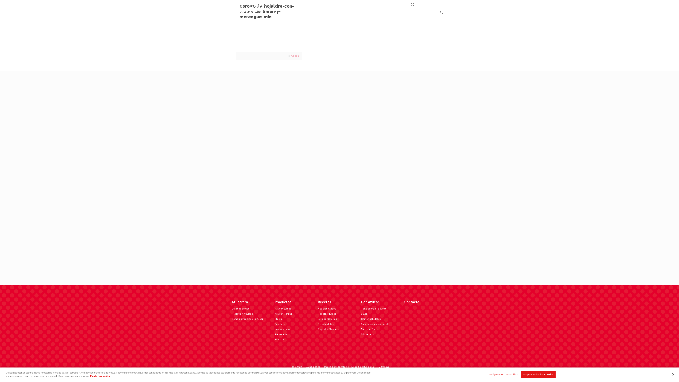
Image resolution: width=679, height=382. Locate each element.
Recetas (324, 302)
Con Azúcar (370, 302)
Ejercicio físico (369, 329)
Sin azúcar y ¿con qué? (374, 324)
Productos (283, 302)
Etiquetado (367, 334)
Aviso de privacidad (362, 367)
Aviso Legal (313, 367)
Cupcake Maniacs (328, 329)
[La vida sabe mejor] (248, 11)
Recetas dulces (327, 314)
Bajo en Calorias (327, 319)
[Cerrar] (673, 374)
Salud (364, 314)
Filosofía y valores (242, 314)
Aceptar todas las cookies (538, 374)
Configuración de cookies (503, 374)
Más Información (100, 376)
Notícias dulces (327, 309)
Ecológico (280, 324)
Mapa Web (296, 367)
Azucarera (240, 302)
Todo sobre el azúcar (373, 309)
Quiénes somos (240, 309)
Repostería (281, 334)
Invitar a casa (282, 329)
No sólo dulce (326, 324)
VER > (295, 56)
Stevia (278, 319)
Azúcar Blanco (283, 309)
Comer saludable (371, 319)
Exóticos (280, 339)
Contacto (411, 302)
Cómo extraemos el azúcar (247, 319)
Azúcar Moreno (283, 314)
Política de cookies (335, 367)
